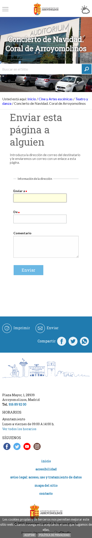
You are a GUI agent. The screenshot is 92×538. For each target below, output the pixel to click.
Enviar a (19, 191)
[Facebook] (61, 341)
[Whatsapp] (84, 341)
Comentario (22, 233)
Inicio (31, 99)
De (15, 212)
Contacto (46, 493)
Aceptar (29, 535)
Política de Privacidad (54, 535)
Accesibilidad (46, 469)
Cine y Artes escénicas (56, 99)
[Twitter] (73, 341)
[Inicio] (46, 9)
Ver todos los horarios (19, 429)
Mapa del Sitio (46, 485)
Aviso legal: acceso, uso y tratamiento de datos (46, 477)
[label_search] (86, 69)
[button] (5, 9)
